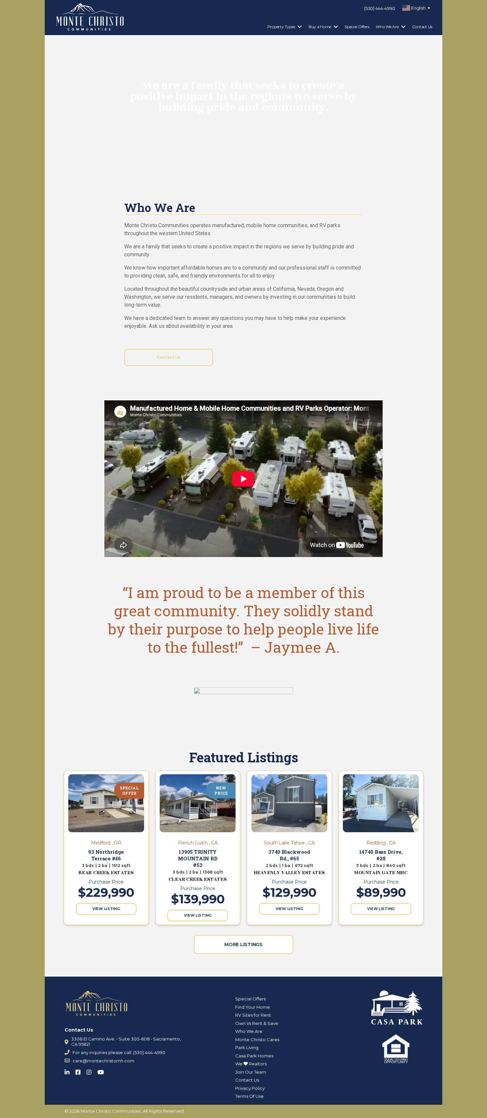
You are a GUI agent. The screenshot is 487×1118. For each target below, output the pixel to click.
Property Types (281, 26)
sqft (126, 865)
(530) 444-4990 (379, 8)
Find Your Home (252, 1007)
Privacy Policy (250, 1088)
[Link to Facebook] (80, 1070)
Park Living (246, 1047)
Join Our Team (250, 1072)
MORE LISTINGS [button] (243, 944)
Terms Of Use (249, 1096)
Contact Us (422, 26)
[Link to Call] (67, 1052)
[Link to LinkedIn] (69, 1070)
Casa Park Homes (254, 1055)
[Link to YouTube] (102, 1070)
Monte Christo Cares (257, 1039)
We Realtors (251, 1063)
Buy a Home (319, 26)
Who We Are (387, 26)
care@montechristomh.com (103, 1060)
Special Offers (357, 26)
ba (104, 865)
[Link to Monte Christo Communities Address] (66, 1042)
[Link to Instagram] (90, 1070)
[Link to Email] (67, 1060)
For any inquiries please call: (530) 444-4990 (119, 1052)
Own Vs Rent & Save (256, 1023)
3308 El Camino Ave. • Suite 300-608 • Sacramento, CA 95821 (126, 1041)
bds (89, 865)
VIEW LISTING (106, 908)
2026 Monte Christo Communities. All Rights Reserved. (127, 1111)
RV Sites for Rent (253, 1015)
